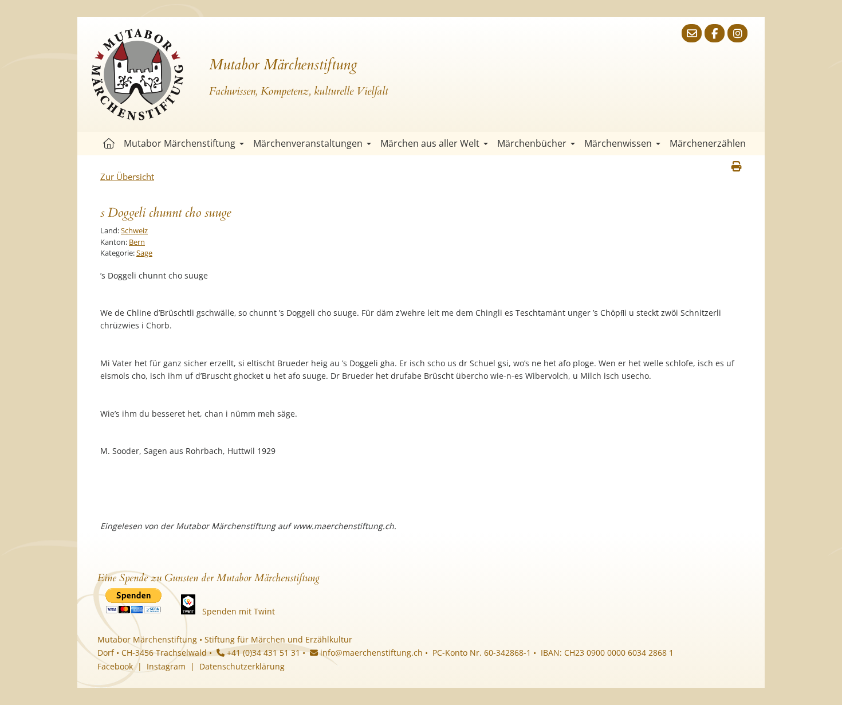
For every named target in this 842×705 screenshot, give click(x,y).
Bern (137, 242)
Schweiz (134, 230)
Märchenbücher (531, 143)
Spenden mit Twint (238, 611)
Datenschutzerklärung (242, 666)
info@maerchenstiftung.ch (370, 652)
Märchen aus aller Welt (429, 143)
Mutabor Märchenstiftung (179, 143)
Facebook (115, 666)
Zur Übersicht (127, 176)
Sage (144, 253)
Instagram (166, 666)
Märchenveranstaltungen (308, 143)
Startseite (109, 143)
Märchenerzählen (708, 143)
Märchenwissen (618, 143)
